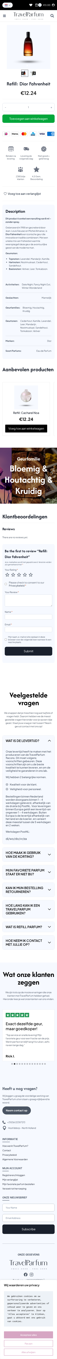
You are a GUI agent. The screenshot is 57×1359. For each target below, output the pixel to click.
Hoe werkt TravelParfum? (15, 1145)
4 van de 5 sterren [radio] (24, 574)
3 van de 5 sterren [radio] (19, 574)
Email (8, 624)
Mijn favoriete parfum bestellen (18, 1184)
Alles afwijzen (28, 1352)
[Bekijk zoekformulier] (52, 16)
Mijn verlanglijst (10, 1179)
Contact (6, 1150)
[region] (28, 1319)
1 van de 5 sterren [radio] (7, 574)
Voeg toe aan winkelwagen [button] (26, 428)
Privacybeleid (17, 585)
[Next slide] (34, 73)
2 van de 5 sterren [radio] (13, 574)
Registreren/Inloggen (13, 1175)
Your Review (12, 592)
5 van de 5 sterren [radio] (30, 574)
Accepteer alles (28, 1334)
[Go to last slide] (23, 73)
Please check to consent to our (26, 584)
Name (9, 611)
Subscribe (28, 1229)
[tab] (27, 65)
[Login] (53, 5)
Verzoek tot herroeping (14, 1188)
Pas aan (28, 1343)
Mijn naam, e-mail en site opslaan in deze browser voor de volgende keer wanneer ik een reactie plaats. (29, 639)
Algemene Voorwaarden (15, 1159)
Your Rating (11, 569)
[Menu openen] (4, 15)
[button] (24, 73)
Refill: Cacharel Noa (26, 413)
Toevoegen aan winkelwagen (28, 118)
